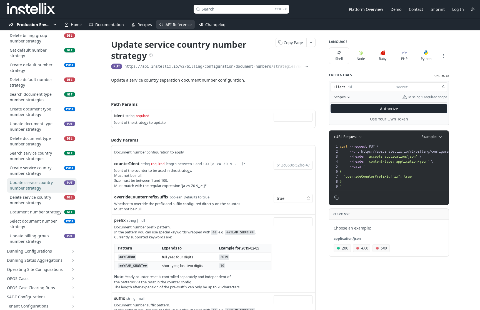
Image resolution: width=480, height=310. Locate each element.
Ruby (382, 58)
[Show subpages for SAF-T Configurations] (73, 297)
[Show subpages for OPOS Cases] (73, 278)
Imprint (438, 9)
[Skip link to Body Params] (107, 140)
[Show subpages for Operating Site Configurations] (73, 269)
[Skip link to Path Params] (107, 104)
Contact (416, 9)
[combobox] (293, 117)
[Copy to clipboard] (313, 67)
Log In (458, 9)
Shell (339, 58)
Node (361, 58)
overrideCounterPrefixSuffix (141, 197)
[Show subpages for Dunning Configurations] (73, 251)
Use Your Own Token (389, 119)
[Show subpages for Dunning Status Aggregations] (73, 260)
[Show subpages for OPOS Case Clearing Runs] (73, 288)
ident (119, 115)
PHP (404, 58)
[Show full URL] (306, 67)
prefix (120, 220)
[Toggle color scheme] (472, 9)
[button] (441, 76)
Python (426, 58)
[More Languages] (443, 56)
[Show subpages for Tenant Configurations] (73, 306)
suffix (119, 298)
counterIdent (126, 163)
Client (339, 87)
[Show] (443, 87)
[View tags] (151, 56)
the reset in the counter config (166, 281)
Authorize (389, 108)
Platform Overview (366, 9)
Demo (396, 9)
